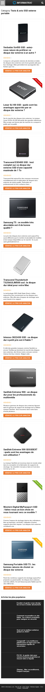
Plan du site (18, 686)
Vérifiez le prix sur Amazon (17, 71)
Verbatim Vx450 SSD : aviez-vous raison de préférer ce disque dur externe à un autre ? (19, 50)
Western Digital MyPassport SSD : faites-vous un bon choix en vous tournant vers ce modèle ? (20, 510)
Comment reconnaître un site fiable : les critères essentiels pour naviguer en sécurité (28, 617)
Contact (19, 688)
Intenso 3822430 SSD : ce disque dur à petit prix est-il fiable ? (20, 338)
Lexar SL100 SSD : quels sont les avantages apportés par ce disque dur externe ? (20, 108)
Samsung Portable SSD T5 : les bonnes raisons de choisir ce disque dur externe (19, 567)
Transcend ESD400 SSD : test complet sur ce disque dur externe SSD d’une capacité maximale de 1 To (18, 166)
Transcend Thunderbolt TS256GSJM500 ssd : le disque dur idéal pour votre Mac (19, 283)
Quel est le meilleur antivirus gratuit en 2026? (28, 631)
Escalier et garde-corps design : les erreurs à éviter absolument (29, 604)
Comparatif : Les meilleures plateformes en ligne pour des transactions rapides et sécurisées (28, 643)
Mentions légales (34, 686)
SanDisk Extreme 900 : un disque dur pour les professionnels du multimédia (20, 395)
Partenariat (25, 688)
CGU (41, 686)
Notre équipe (25, 686)
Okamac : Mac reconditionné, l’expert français (28, 670)
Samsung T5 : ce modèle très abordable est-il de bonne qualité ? (18, 225)
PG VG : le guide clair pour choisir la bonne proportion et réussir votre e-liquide (28, 657)
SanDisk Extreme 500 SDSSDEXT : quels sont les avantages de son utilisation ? (20, 452)
